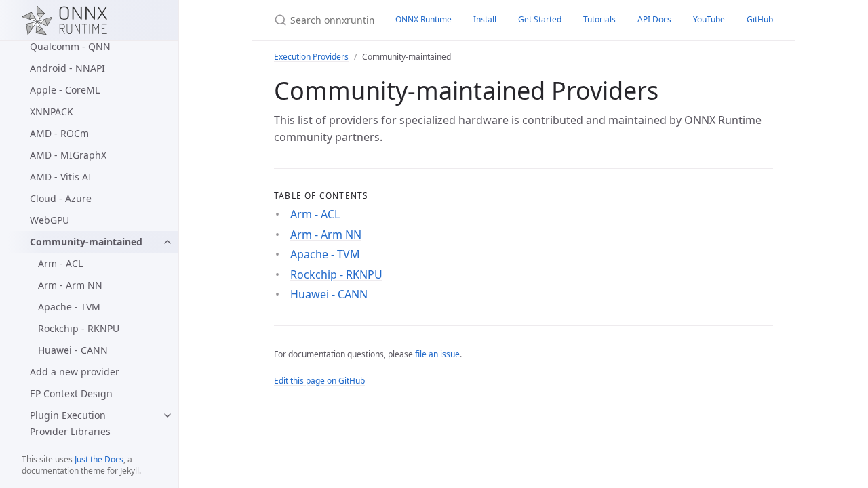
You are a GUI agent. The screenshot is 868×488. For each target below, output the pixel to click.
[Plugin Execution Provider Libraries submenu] (167, 415)
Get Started (539, 19)
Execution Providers (311, 56)
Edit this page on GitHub (319, 380)
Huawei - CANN (73, 350)
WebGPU (49, 220)
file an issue (437, 354)
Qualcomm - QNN (70, 46)
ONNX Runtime (423, 19)
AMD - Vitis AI (61, 176)
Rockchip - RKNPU (78, 328)
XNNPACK (51, 111)
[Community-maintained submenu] (167, 242)
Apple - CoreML (65, 89)
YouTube (709, 19)
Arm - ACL (60, 263)
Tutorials (599, 19)
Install (484, 19)
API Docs (654, 19)
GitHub (760, 19)
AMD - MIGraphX (68, 154)
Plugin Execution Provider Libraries (70, 423)
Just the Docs (99, 459)
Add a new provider (74, 371)
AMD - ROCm (59, 133)
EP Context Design (71, 393)
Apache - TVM (69, 306)
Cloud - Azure (61, 198)
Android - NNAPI (67, 68)
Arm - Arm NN (70, 285)
